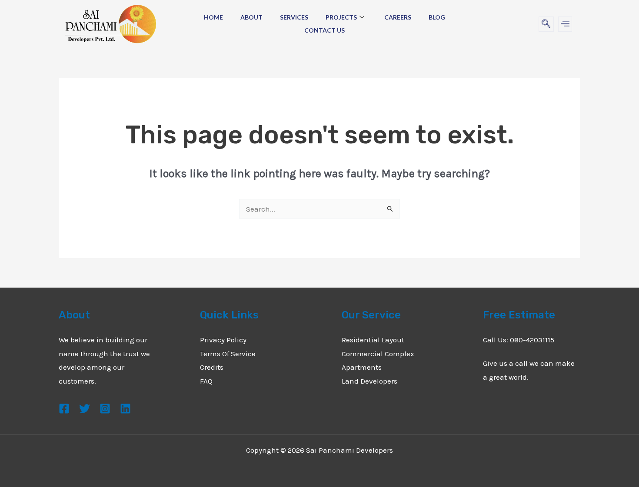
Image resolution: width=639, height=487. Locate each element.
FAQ (206, 381)
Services (294, 17)
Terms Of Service (228, 353)
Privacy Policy (223, 339)
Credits (211, 367)
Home (213, 17)
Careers (397, 17)
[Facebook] (64, 408)
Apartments (362, 367)
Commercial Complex (378, 353)
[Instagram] (105, 408)
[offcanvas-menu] (565, 24)
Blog (437, 17)
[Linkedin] (125, 408)
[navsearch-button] (546, 24)
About (251, 17)
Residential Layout (373, 339)
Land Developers (369, 381)
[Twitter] (84, 408)
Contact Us (324, 30)
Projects (341, 17)
